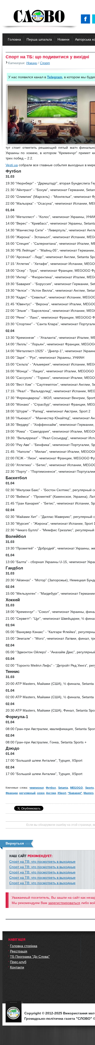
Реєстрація (18, 951)
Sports (89, 787)
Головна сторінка (23, 946)
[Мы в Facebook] (86, 19)
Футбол (51, 787)
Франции (12, 793)
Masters (89, 793)
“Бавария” (75, 793)
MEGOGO (76, 787)
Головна (14, 39)
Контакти (17, 967)
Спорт (45, 63)
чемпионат (36, 787)
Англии (51, 793)
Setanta (63, 787)
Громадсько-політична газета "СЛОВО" (39, 16)
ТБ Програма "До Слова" (30, 956)
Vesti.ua (12, 165)
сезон (41, 793)
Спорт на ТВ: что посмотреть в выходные (42, 861)
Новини (63, 39)
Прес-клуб (18, 962)
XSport (61, 793)
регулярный (27, 793)
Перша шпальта (39, 39)
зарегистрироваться (64, 903)
